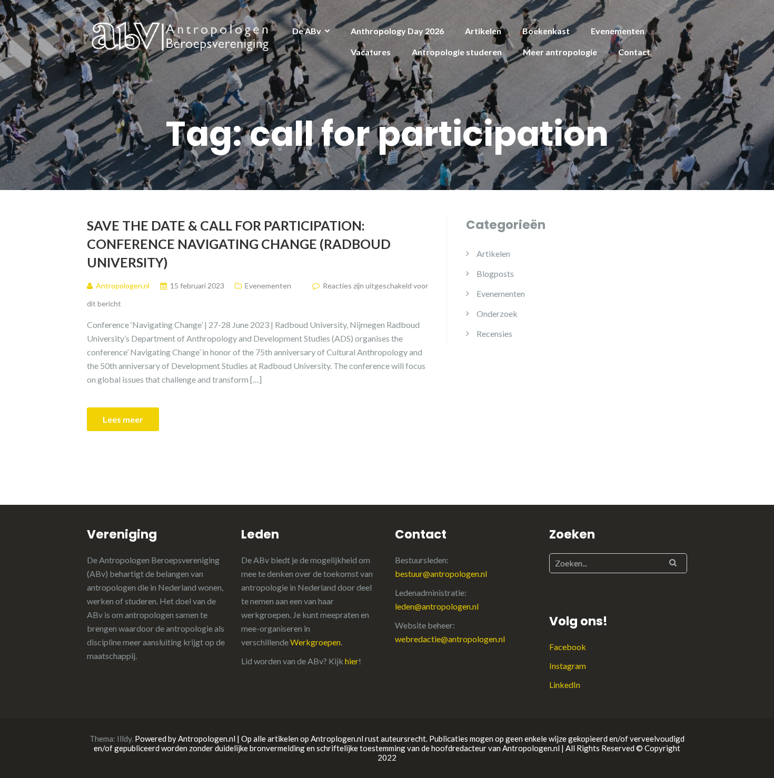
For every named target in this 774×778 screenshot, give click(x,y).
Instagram (567, 666)
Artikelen (483, 31)
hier (352, 661)
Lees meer (123, 419)
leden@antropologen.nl (437, 606)
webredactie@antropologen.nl (450, 639)
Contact (634, 52)
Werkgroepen (315, 642)
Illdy (124, 738)
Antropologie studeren (457, 52)
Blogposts (495, 273)
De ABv (306, 31)
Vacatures (371, 52)
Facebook (567, 647)
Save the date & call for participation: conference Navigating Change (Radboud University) (239, 243)
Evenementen (617, 31)
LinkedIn (564, 685)
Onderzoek (497, 313)
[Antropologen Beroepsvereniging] (181, 36)
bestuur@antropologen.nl (441, 573)
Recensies (494, 333)
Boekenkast (546, 31)
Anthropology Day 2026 (397, 31)
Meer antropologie (560, 52)
